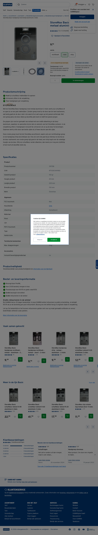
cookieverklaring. (40, 234)
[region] (50, 229)
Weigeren (39, 239)
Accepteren (54, 239)
